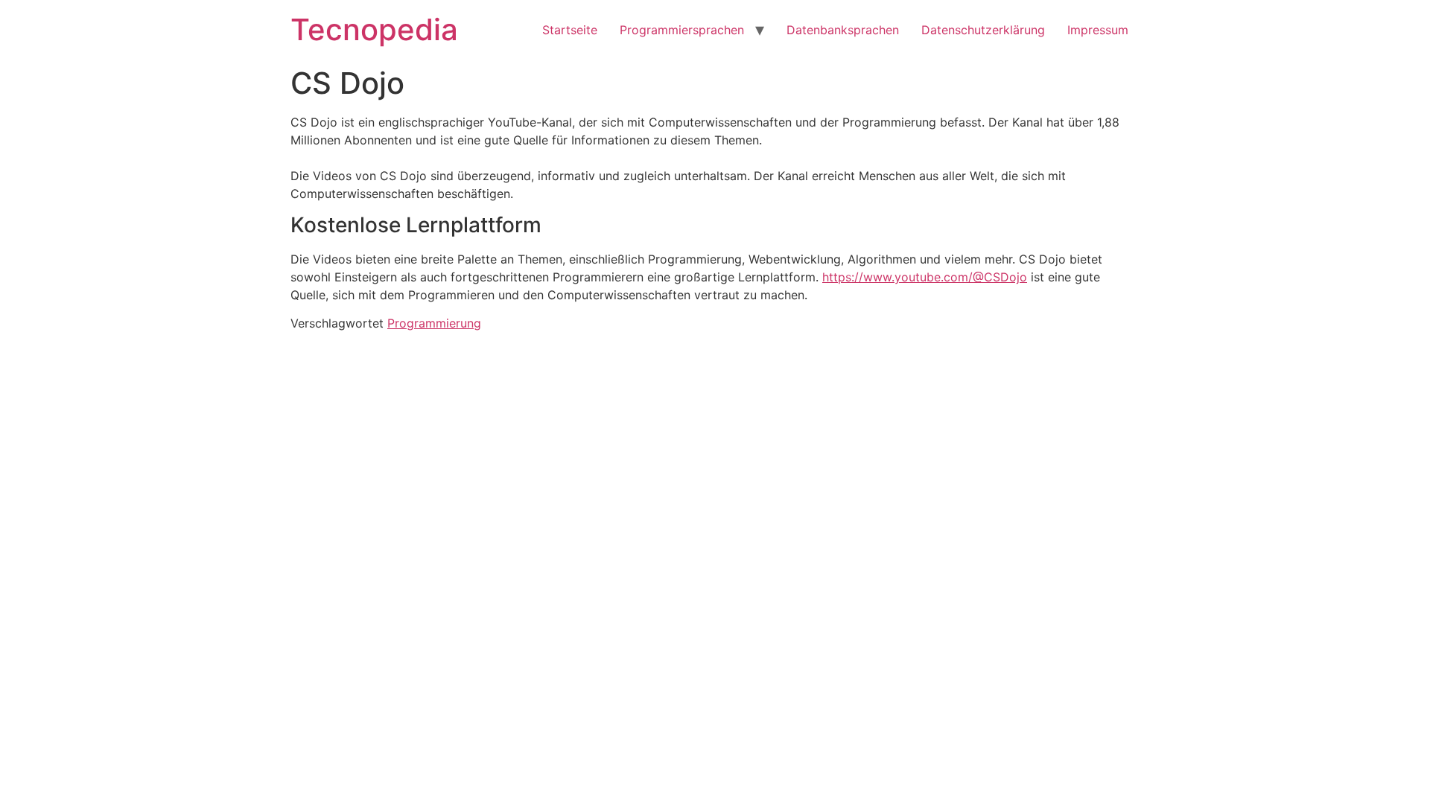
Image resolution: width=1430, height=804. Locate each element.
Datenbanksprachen (842, 29)
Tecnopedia (374, 29)
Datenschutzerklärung (983, 29)
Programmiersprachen (682, 29)
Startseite (569, 29)
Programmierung (434, 323)
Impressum (1097, 29)
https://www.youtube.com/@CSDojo (924, 276)
